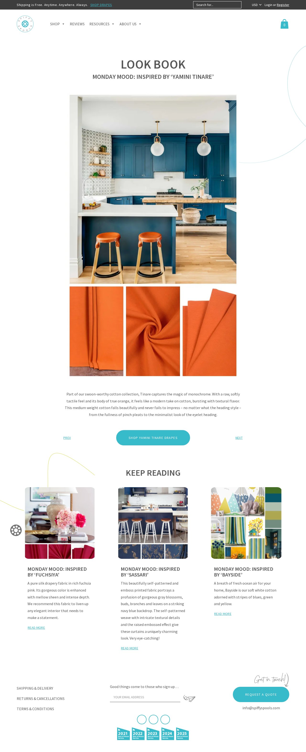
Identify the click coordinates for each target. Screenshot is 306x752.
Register (283, 5)
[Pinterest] (153, 719)
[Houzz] (165, 719)
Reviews (77, 23)
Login (269, 5)
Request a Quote (261, 694)
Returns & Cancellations (41, 698)
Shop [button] (55, 23)
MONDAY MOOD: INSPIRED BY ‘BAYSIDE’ (243, 571)
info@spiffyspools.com (261, 707)
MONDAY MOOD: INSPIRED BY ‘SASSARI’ (150, 571)
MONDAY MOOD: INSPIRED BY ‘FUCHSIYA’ (57, 571)
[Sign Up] (189, 698)
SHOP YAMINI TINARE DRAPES (153, 438)
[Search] (245, 4)
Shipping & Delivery (35, 688)
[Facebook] (142, 719)
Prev (67, 438)
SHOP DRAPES (101, 5)
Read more (36, 627)
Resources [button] (99, 23)
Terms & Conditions (35, 708)
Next (239, 438)
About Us (128, 23)
